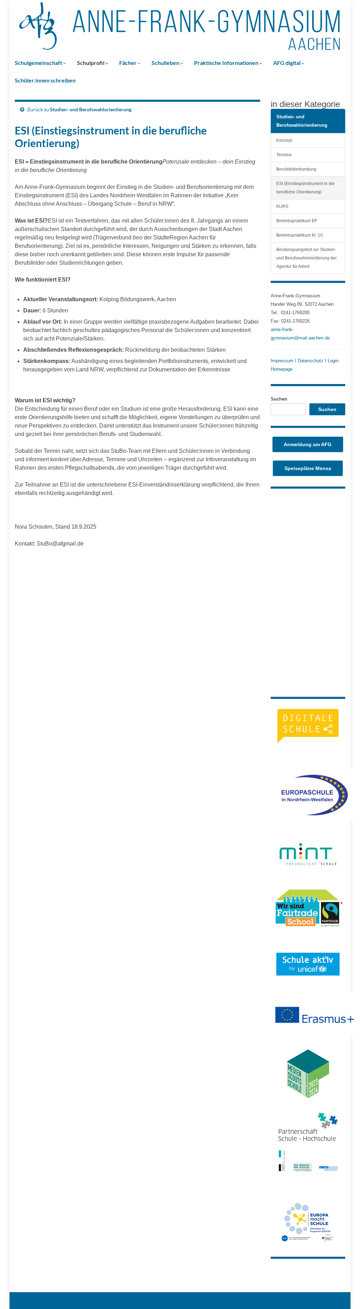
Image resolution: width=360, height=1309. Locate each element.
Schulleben (166, 62)
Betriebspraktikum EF (296, 220)
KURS (282, 206)
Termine (284, 154)
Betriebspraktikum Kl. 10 (299, 235)
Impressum (283, 360)
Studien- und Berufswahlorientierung (90, 109)
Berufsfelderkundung (296, 169)
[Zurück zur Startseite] (180, 27)
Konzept (284, 140)
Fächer (128, 62)
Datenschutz (310, 360)
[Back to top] (344, 1293)
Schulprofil (91, 62)
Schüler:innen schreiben (45, 80)
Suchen (279, 399)
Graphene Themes (69, 1300)
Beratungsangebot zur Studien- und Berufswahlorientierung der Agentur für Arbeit (306, 258)
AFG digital (287, 62)
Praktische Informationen (226, 62)
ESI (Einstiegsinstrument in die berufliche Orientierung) (305, 187)
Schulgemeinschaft (39, 62)
